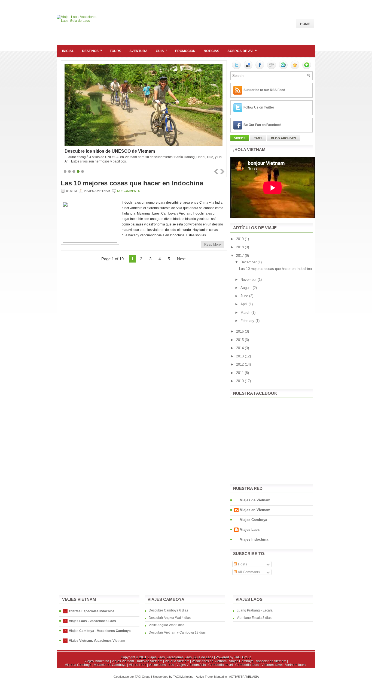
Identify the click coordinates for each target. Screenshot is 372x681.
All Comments (248, 572)
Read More (212, 244)
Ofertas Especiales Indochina (91, 611)
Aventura (138, 51)
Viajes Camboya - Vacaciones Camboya (100, 631)
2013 (240, 356)
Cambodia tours (247, 665)
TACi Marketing (183, 676)
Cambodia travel (220, 665)
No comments (128, 190)
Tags (258, 138)
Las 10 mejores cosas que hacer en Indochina (132, 183)
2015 (240, 340)
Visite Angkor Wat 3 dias (166, 625)
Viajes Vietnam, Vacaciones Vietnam (97, 641)
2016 (240, 331)
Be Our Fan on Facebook (262, 125)
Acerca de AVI (242, 50)
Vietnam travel (272, 665)
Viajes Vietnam (123, 661)
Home (305, 24)
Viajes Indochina (254, 539)
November (249, 280)
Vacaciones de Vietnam (209, 661)
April (244, 304)
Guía (161, 50)
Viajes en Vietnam (255, 510)
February (247, 321)
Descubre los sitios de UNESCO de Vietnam (110, 151)
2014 (240, 348)
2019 (240, 239)
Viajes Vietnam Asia (191, 665)
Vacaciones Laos (161, 665)
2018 (240, 247)
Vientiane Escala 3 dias (254, 618)
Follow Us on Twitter (258, 107)
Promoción (185, 51)
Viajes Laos (250, 530)
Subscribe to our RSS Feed (264, 90)
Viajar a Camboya (78, 665)
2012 (240, 364)
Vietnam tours (295, 665)
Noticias (211, 51)
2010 (240, 381)
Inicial (68, 51)
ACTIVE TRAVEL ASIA (244, 676)
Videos (239, 138)
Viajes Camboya (253, 520)
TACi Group (242, 657)
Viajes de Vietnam (255, 500)
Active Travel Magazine (211, 676)
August (246, 288)
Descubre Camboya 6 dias (168, 610)
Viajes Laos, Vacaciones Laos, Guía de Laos (180, 657)
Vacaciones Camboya (110, 665)
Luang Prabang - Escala (255, 610)
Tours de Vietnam (149, 661)
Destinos (92, 50)
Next (181, 259)
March (245, 313)
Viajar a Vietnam (177, 661)
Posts (242, 564)
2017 (240, 256)
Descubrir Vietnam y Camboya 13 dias (177, 632)
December (249, 262)
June (244, 296)
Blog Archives (283, 138)
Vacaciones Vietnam (271, 661)
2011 (240, 373)
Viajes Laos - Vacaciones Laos (92, 621)
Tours (115, 51)
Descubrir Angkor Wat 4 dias (170, 618)
